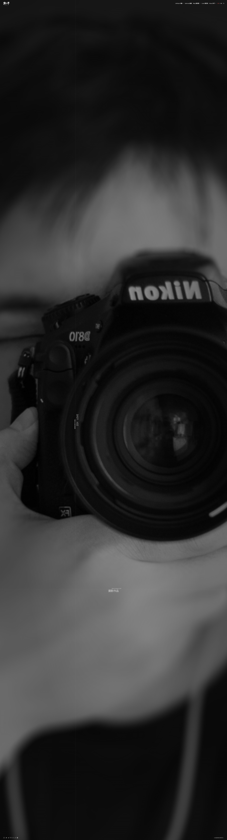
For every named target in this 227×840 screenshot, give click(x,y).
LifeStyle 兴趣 (178, 3)
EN (221, 3)
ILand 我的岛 (205, 3)
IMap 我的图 (196, 3)
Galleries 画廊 (188, 3)
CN (218, 3)
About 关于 (212, 3)
